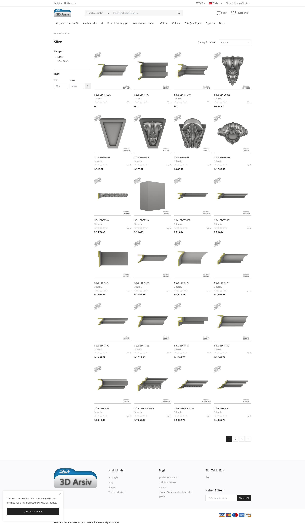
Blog (110, 482)
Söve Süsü (62, 61)
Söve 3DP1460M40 (144, 408)
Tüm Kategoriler (95, 12)
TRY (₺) (199, 3)
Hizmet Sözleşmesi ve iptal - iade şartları (176, 494)
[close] (59, 494)
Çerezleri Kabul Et (33, 511)
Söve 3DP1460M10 (184, 408)
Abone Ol (244, 498)
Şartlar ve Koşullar (168, 477)
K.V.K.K (162, 487)
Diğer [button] (222, 23)
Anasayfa (58, 33)
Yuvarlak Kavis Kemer (144, 23)
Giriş (228, 3)
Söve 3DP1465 (141, 345)
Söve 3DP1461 (101, 408)
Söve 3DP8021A (222, 157)
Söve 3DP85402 (182, 220)
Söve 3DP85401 (222, 220)
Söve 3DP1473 (181, 282)
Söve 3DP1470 (101, 345)
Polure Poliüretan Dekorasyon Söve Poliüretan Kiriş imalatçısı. (86, 522)
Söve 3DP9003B (222, 94)
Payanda (210, 23)
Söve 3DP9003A (102, 157)
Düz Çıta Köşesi (193, 23)
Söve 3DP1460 (221, 408)
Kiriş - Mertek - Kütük (67, 23)
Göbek (163, 23)
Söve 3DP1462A (102, 94)
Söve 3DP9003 (141, 157)
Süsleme (175, 23)
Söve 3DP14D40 (182, 94)
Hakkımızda (70, 3)
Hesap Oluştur (241, 3)
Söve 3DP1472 (221, 282)
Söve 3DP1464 (181, 345)
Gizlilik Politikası (167, 482)
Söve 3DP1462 (221, 345)
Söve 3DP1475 (101, 282)
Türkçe (216, 3)
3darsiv (98, 98)
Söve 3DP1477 (141, 94)
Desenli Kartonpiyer (118, 23)
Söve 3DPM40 (101, 220)
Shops (111, 487)
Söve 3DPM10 (141, 220)
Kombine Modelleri (93, 23)
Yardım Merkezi (116, 492)
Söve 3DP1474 (141, 282)
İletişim (58, 3)
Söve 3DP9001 (181, 157)
